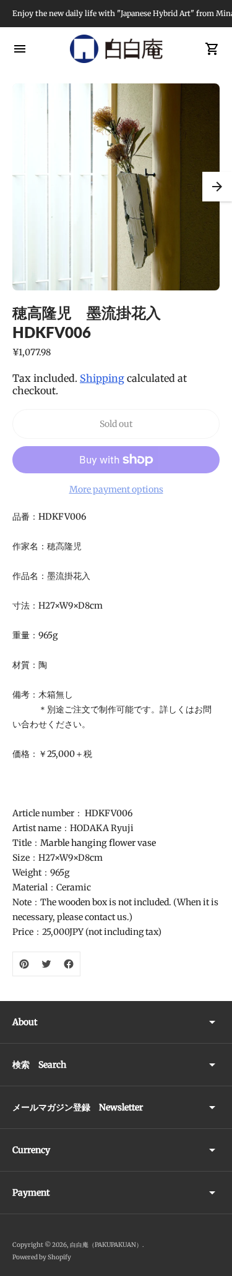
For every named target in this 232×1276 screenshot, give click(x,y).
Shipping (102, 378)
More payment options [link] (116, 489)
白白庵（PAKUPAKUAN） (106, 1245)
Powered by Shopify (41, 1257)
